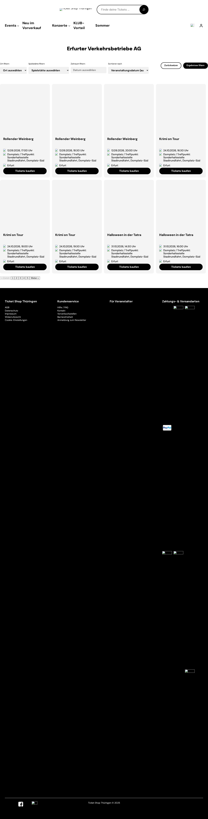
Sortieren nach (115, 63)
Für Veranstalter (121, 301)
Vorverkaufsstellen (67, 313)
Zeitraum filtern (78, 63)
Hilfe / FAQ (62, 307)
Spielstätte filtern (36, 63)
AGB (7, 307)
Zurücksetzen (171, 65)
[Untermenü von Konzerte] (69, 26)
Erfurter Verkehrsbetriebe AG (104, 48)
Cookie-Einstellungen (16, 320)
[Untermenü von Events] (18, 26)
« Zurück (5, 278)
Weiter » (35, 278)
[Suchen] (143, 9)
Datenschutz (11, 310)
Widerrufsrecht (13, 316)
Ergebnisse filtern (195, 65)
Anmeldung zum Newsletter (71, 320)
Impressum (10, 313)
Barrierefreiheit (65, 316)
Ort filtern (4, 63)
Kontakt (61, 310)
